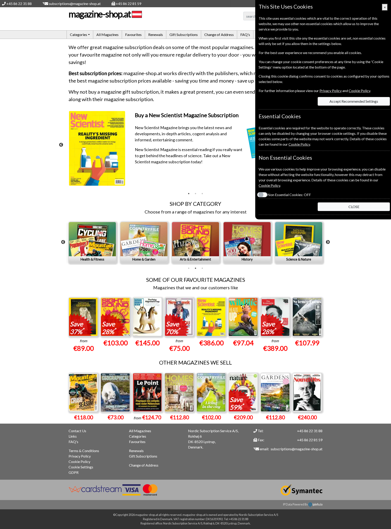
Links (73, 436)
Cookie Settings (81, 467)
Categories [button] (78, 34)
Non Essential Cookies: (289, 194)
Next (328, 242)
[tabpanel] (195, 150)
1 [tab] (188, 193)
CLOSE (353, 206)
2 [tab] (195, 193)
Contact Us (77, 431)
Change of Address (219, 34)
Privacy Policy (80, 456)
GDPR (74, 472)
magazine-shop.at (100, 14)
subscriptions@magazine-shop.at (75, 3)
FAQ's (245, 34)
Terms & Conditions (84, 450)
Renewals (155, 34)
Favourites (133, 34)
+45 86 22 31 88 (19, 3)
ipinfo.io (317, 504)
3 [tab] (202, 193)
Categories (137, 436)
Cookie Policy (79, 461)
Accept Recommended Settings (353, 101)
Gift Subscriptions (183, 34)
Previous (61, 145)
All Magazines (107, 34)
